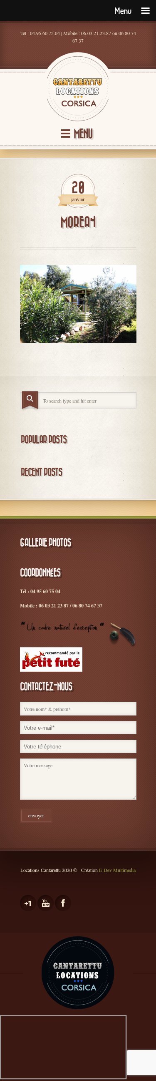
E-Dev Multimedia (117, 870)
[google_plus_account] (28, 903)
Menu (83, 134)
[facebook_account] (63, 903)
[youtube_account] (45, 903)
